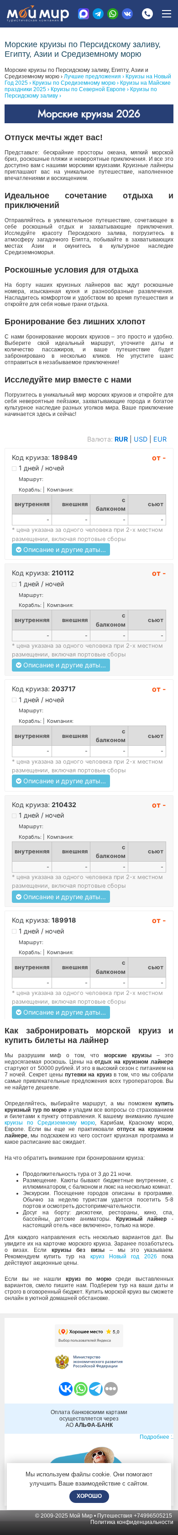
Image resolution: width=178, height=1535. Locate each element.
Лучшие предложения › (94, 76)
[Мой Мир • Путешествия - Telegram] (98, 13)
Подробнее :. (156, 1437)
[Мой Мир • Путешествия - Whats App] (112, 13)
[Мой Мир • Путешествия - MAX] (83, 13)
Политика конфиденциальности (131, 1522)
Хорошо (89, 1496)
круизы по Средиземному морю (50, 1123)
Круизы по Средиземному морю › (75, 83)
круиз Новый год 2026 (123, 1256)
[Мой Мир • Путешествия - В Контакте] (127, 13)
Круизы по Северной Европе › (90, 89)
